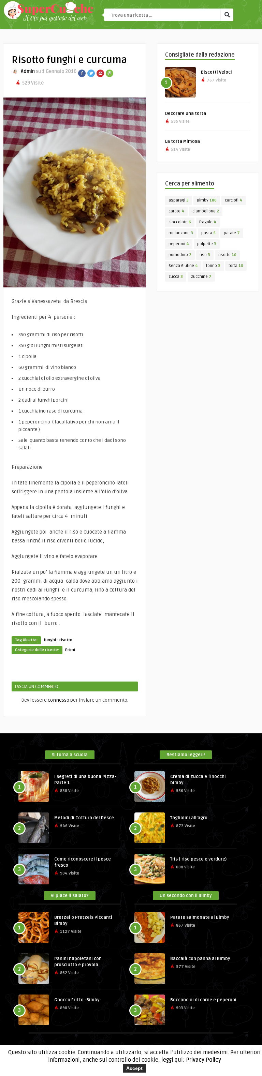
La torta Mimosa (182, 141)
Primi (70, 650)
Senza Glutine (183, 265)
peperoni (179, 243)
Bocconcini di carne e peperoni (203, 1000)
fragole (207, 222)
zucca (176, 276)
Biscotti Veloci (216, 72)
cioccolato (180, 222)
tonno (213, 265)
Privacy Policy (203, 1060)
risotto (65, 640)
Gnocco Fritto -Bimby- (77, 1000)
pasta (208, 233)
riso (205, 254)
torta (236, 265)
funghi (50, 640)
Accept (134, 1068)
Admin (28, 71)
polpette (206, 243)
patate (232, 233)
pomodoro (180, 254)
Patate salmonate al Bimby (199, 917)
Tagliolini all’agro (188, 818)
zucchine (201, 276)
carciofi (233, 200)
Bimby (207, 200)
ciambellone (205, 211)
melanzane (181, 233)
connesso (58, 700)
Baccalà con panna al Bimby (200, 958)
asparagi (179, 200)
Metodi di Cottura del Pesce (84, 818)
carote (176, 211)
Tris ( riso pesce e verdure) (198, 859)
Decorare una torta (185, 113)
